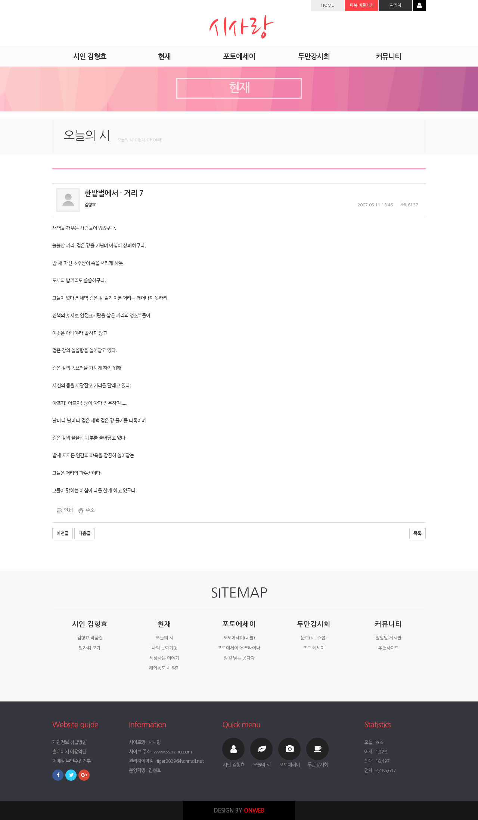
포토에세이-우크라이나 (239, 648)
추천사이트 (388, 648)
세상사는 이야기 (164, 658)
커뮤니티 (388, 624)
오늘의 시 (164, 638)
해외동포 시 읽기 (164, 668)
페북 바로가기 (361, 5)
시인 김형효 (90, 624)
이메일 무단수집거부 (71, 761)
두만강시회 (313, 624)
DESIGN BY (239, 810)
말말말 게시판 (388, 638)
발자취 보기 (89, 648)
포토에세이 (239, 624)
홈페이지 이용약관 (69, 751)
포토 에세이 (314, 648)
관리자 (395, 5)
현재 (164, 624)
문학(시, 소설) (314, 638)
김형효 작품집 (90, 638)
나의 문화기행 (164, 648)
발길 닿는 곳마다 (239, 658)
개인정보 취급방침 (69, 742)
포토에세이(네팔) (239, 638)
